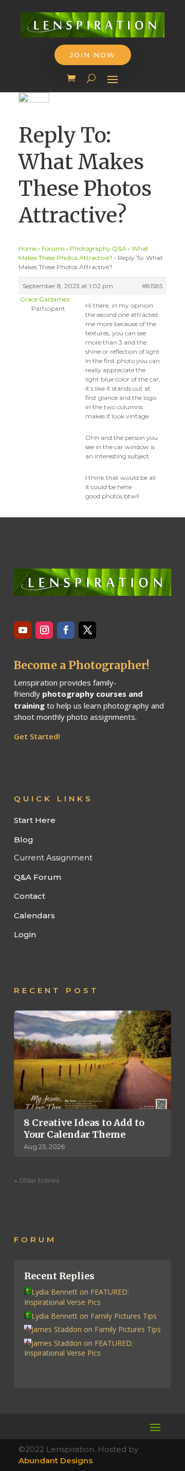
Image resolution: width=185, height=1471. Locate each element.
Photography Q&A (98, 248)
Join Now (93, 55)
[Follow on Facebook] (66, 630)
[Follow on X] (87, 630)
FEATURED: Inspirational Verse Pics (76, 1297)
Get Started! (37, 736)
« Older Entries (37, 1180)
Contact (29, 896)
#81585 (152, 286)
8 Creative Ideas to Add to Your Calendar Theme (84, 1128)
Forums (53, 248)
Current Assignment (53, 857)
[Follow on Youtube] (22, 630)
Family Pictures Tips (123, 1316)
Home (27, 248)
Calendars (34, 915)
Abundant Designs (55, 1460)
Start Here (34, 820)
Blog (23, 839)
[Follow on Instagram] (44, 630)
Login (25, 934)
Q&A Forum (37, 877)
